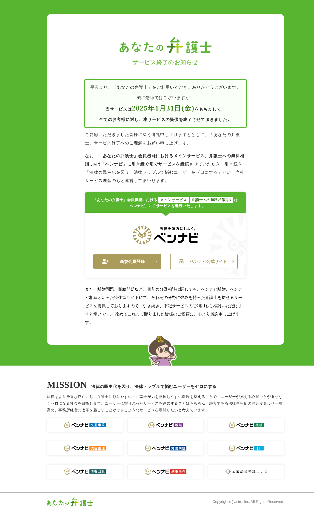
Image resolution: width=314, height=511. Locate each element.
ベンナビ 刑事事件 (166, 472)
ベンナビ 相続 (246, 425)
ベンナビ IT (246, 448)
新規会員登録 (132, 261)
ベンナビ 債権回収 (85, 472)
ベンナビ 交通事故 (85, 425)
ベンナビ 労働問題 (166, 448)
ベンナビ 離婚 (166, 425)
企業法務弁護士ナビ (246, 472)
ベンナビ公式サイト (208, 261)
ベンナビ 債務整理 (85, 448)
